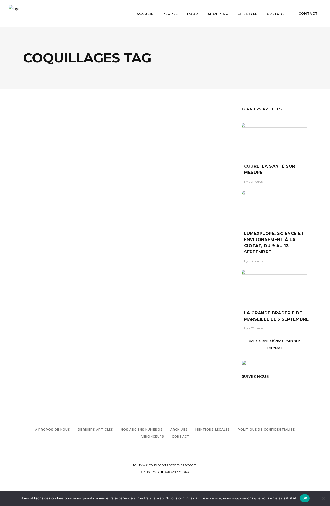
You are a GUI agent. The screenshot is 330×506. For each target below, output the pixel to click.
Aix (25, 251)
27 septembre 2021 (58, 205)
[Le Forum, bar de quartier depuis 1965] (74, 141)
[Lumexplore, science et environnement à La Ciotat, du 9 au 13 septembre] (274, 207)
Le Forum (30, 258)
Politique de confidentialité (266, 429)
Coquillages (38, 251)
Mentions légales (212, 429)
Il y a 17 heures (254, 328)
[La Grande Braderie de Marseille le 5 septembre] (274, 286)
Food (54, 174)
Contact (180, 436)
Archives (179, 429)
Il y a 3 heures (253, 181)
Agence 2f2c (180, 472)
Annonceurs (152, 436)
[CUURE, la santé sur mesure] (274, 139)
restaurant (47, 258)
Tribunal (63, 258)
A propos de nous (52, 429)
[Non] (323, 498)
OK (304, 498)
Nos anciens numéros (142, 429)
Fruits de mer (59, 251)
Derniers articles (95, 429)
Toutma (33, 205)
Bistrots (38, 174)
